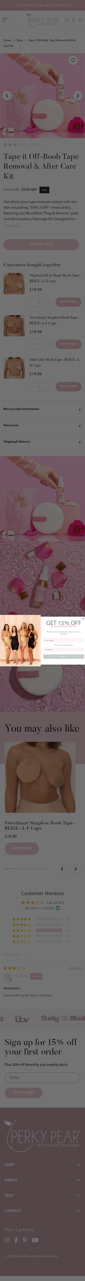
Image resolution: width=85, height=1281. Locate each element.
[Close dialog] (83, 618)
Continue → (64, 656)
